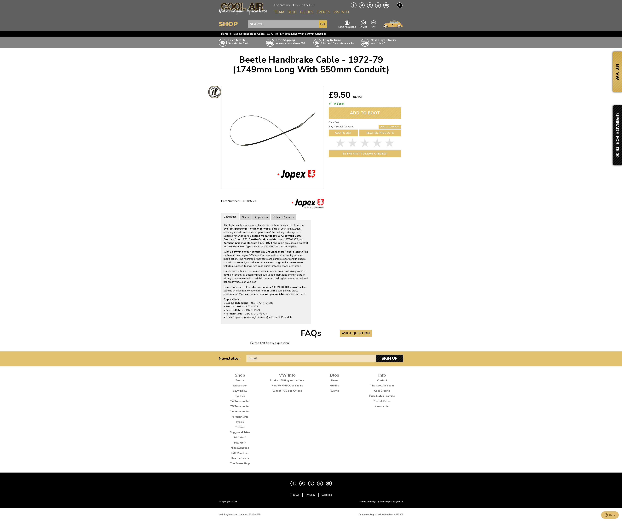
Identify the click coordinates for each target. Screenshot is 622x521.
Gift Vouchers (239, 453)
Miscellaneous (240, 448)
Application (261, 217)
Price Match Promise (382, 396)
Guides (306, 12)
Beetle (240, 380)
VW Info (341, 12)
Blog (292, 12)
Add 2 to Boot (389, 126)
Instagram (378, 5)
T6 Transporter (240, 411)
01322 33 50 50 (302, 5)
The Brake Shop (240, 463)
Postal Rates (382, 401)
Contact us (282, 5)
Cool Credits (382, 391)
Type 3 (240, 422)
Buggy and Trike (240, 432)
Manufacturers (240, 458)
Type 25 (240, 396)
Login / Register (347, 27)
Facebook (354, 5)
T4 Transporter (240, 401)
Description (230, 217)
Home (225, 34)
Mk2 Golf (240, 442)
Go (322, 24)
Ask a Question (356, 333)
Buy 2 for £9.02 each (341, 126)
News (334, 380)
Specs (245, 217)
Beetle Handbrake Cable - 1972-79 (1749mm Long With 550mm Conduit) (279, 34)
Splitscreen (240, 385)
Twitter (362, 5)
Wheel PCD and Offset (287, 391)
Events (323, 12)
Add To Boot (365, 113)
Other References (283, 217)
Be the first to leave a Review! (365, 153)
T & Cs (294, 495)
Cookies (327, 495)
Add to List (343, 133)
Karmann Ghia (239, 417)
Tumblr (370, 5)
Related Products (380, 133)
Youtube (386, 5)
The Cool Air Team (382, 385)
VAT (373, 26)
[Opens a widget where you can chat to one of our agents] (610, 515)
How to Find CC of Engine (287, 385)
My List (363, 27)
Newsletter (229, 358)
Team (279, 12)
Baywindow (240, 391)
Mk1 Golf (240, 437)
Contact (382, 380)
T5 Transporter (240, 406)
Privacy (310, 495)
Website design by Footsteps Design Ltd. (381, 501)
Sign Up (389, 358)
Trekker (240, 427)
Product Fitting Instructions (287, 380)
